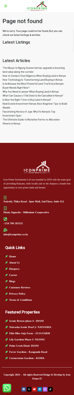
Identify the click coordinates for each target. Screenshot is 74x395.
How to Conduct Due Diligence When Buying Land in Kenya (34, 75)
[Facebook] (24, 389)
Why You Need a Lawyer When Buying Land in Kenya (31, 91)
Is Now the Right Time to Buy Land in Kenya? (27, 99)
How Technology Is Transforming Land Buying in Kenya (32, 79)
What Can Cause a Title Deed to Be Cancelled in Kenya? (33, 95)
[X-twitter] (29, 389)
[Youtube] (34, 389)
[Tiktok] (50, 389)
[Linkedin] (40, 389)
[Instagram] (45, 389)
